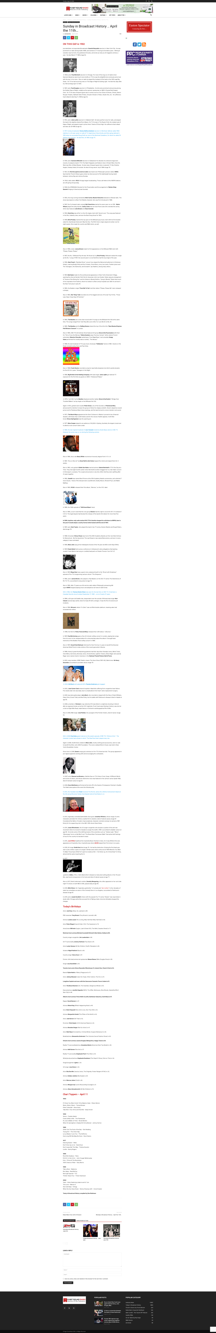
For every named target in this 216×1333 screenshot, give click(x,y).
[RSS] (149, 1)
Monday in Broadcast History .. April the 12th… (109, 1215)
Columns (93, 15)
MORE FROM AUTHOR (82, 1220)
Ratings (102, 15)
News (77, 15)
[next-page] (67, 1243)
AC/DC (97, 843)
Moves (85, 15)
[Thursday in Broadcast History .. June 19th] (112, 1230)
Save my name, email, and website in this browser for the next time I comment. (86, 1278)
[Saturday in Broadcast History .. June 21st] (72, 1226)
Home (64, 19)
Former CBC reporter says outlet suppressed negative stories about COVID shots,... (112, 1320)
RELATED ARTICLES (69, 1220)
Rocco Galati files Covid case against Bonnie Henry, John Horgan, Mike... (112, 1303)
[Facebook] (146, 1)
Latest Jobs (67, 15)
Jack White (71, 841)
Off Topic (112, 15)
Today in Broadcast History (79, 19)
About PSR (121, 15)
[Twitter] (152, 1)
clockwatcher (67, 33)
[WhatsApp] (76, 37)
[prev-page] (64, 1243)
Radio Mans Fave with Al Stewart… (72, 1215)
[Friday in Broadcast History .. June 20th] (92, 1230)
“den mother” (105, 888)
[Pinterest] (72, 37)
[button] (151, 15)
